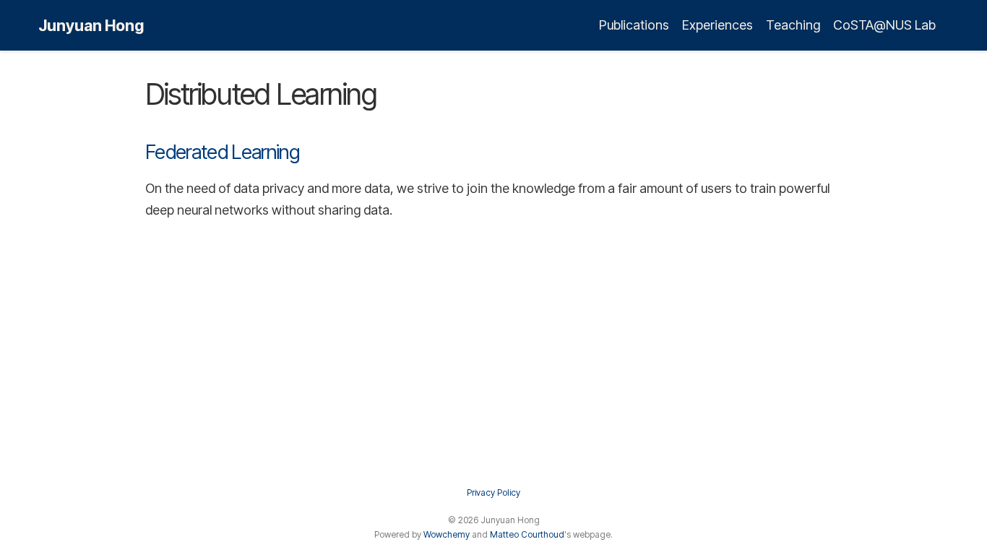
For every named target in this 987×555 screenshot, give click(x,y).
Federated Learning (222, 152)
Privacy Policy (493, 492)
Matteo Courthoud (527, 534)
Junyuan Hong (91, 25)
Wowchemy (446, 534)
